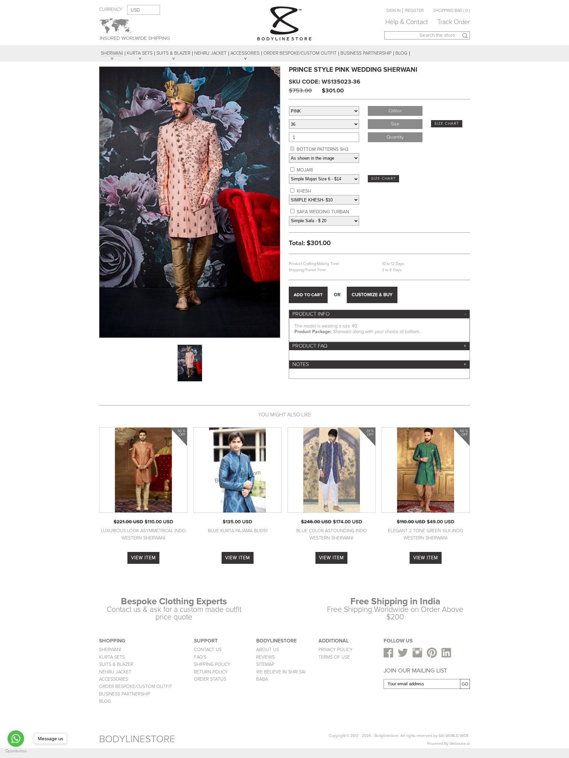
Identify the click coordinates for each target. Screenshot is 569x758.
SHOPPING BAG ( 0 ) (451, 10)
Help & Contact (406, 22)
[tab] (379, 314)
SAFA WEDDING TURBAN (323, 212)
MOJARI (305, 170)
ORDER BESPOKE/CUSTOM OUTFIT (135, 686)
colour (395, 111)
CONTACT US (208, 649)
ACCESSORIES (113, 679)
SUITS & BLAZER (116, 664)
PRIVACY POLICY (335, 649)
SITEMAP (265, 664)
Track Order (453, 22)
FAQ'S (200, 657)
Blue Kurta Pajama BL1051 (237, 531)
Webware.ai (459, 743)
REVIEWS (265, 657)
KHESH (304, 191)
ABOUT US (267, 649)
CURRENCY (110, 9)
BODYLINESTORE (137, 739)
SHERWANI (110, 649)
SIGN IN (393, 10)
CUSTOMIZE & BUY (372, 295)
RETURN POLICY (211, 672)
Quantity (395, 137)
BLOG (105, 701)
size (395, 124)
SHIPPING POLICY (212, 664)
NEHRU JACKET (115, 672)
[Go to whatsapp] (16, 738)
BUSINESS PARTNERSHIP (124, 694)
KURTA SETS (112, 657)
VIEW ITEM (143, 558)
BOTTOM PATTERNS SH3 (322, 149)
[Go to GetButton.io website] (15, 751)
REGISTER (414, 10)
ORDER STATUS (210, 679)
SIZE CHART (446, 123)
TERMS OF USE (334, 657)
